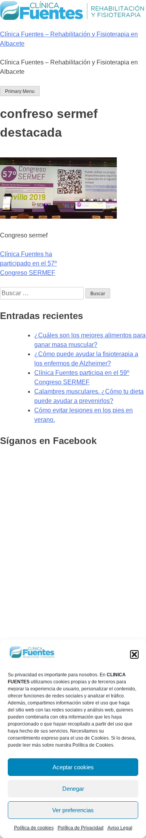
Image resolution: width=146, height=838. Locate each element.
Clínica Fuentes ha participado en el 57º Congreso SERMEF (28, 263)
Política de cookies (34, 828)
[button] (134, 654)
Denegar (73, 788)
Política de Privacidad (81, 828)
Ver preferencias (73, 810)
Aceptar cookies (73, 767)
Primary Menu (20, 91)
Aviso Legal (119, 828)
